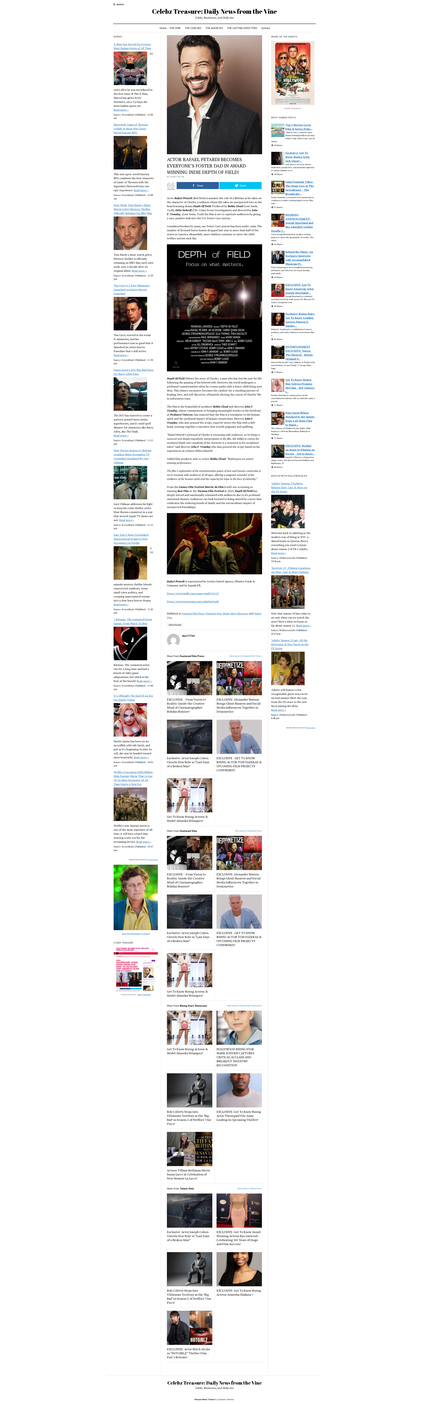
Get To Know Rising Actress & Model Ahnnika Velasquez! (187, 819)
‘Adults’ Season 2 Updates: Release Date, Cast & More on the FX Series (289, 487)
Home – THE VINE (170, 28)
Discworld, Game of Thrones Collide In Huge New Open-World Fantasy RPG (131, 128)
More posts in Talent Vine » (249, 1188)
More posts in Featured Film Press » (246, 656)
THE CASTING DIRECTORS (242, 28)
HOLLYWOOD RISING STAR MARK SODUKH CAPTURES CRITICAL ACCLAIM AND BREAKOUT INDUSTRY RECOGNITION (235, 1057)
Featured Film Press (192, 613)
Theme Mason (153, 859)
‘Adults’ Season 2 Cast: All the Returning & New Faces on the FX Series (290, 644)
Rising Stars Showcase (235, 613)
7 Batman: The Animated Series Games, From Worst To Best (133, 621)
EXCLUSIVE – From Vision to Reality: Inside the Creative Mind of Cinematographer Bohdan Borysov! (186, 705)
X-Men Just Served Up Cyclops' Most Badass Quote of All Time (132, 46)
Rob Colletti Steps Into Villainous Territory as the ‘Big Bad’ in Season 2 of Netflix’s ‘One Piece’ (189, 1118)
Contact (265, 28)
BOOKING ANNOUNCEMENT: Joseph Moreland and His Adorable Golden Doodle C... (292, 223)
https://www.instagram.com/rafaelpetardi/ (193, 601)
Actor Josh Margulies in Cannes (136, 933)
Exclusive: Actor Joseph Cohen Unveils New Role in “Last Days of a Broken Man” (188, 762)
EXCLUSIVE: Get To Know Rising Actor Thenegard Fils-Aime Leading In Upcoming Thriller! (239, 1116)
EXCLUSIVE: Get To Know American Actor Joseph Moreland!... (299, 289)
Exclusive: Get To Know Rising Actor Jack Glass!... (297, 157)
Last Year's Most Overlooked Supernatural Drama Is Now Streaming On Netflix (131, 539)
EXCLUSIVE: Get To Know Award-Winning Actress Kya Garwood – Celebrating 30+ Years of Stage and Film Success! (239, 1238)
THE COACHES (193, 28)
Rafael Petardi (175, 625)
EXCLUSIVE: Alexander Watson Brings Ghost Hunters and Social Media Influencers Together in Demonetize (239, 705)
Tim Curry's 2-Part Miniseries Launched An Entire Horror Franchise (131, 289)
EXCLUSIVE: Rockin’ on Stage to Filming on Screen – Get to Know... (300, 450)
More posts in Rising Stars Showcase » (244, 1005)
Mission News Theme (204, 1399)
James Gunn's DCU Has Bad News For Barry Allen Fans (134, 372)
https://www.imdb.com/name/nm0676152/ (193, 593)
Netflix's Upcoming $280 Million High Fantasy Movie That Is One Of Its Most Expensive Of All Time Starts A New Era (133, 778)
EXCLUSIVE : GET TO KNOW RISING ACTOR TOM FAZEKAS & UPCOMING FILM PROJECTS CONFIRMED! (239, 764)
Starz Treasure (144, 994)
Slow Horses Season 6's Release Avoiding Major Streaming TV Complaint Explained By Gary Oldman (132, 456)
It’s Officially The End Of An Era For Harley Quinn (133, 698)
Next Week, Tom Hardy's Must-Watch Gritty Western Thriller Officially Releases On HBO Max (133, 209)
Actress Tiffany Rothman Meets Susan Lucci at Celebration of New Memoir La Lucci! (188, 1174)
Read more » (121, 110)
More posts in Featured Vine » (248, 831)
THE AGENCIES (214, 28)
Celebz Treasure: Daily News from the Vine (214, 11)
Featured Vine (213, 613)
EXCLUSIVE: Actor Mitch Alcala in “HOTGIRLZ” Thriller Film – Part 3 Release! (188, 1353)
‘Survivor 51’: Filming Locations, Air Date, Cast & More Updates (291, 570)
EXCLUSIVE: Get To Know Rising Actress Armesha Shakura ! (239, 1292)
